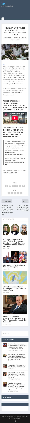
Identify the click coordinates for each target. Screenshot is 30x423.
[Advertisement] (16, 13)
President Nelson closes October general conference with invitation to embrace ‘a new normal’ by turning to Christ (16, 386)
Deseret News (18, 84)
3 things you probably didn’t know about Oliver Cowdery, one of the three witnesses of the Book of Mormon (14, 243)
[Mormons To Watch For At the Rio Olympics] (15, 257)
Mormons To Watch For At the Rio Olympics (14, 266)
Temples (23, 38)
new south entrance (13, 107)
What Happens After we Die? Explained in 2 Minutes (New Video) (15, 288)
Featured (7, 38)
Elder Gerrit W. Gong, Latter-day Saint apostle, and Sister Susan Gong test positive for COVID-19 (16, 375)
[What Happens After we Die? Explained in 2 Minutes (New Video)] (15, 277)
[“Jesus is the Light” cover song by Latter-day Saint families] (5, 366)
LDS (11, 38)
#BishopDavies (10, 152)
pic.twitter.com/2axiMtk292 (14, 154)
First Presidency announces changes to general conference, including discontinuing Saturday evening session (17, 346)
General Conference (17, 350)
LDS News (17, 38)
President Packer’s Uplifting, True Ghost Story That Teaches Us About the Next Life (14, 319)
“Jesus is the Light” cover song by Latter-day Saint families (17, 366)
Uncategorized (11, 368)
